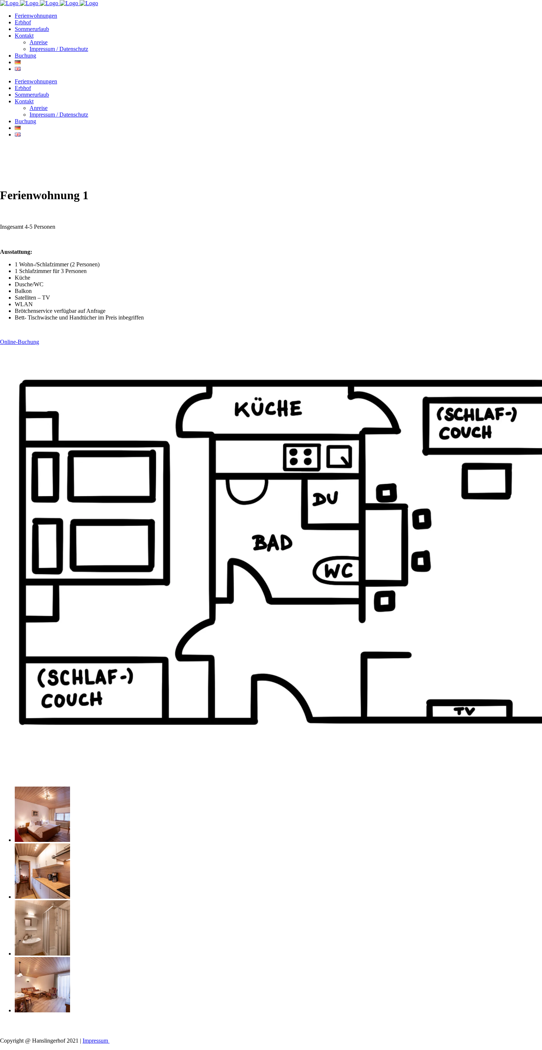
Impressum (96, 1040)
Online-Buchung (19, 342)
